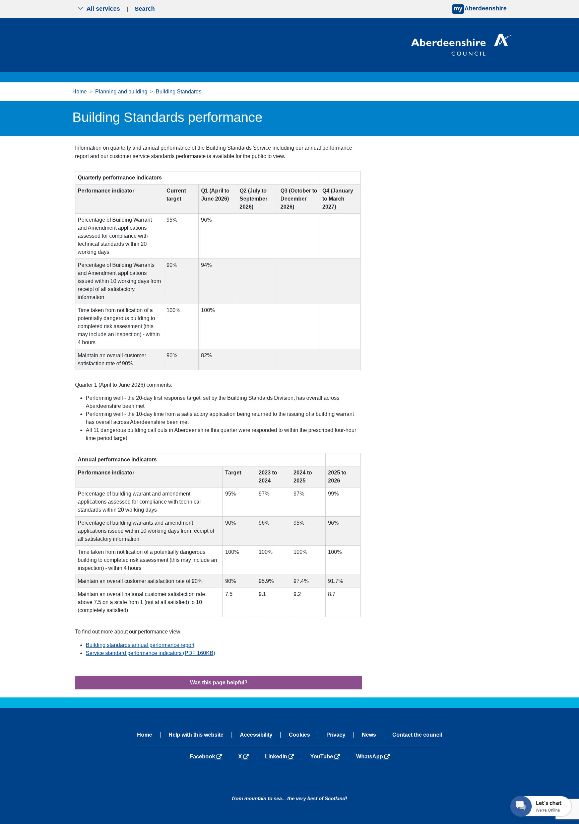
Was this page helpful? (219, 682)
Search (145, 8)
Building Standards (178, 91)
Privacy (335, 735)
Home (79, 91)
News (369, 735)
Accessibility (256, 735)
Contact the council (417, 735)
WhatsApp (373, 756)
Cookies (299, 735)
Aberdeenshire (480, 8)
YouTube (329, 756)
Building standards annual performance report (140, 645)
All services (103, 8)
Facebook (210, 756)
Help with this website (196, 735)
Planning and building (121, 91)
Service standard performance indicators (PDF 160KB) (150, 653)
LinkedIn (283, 756)
